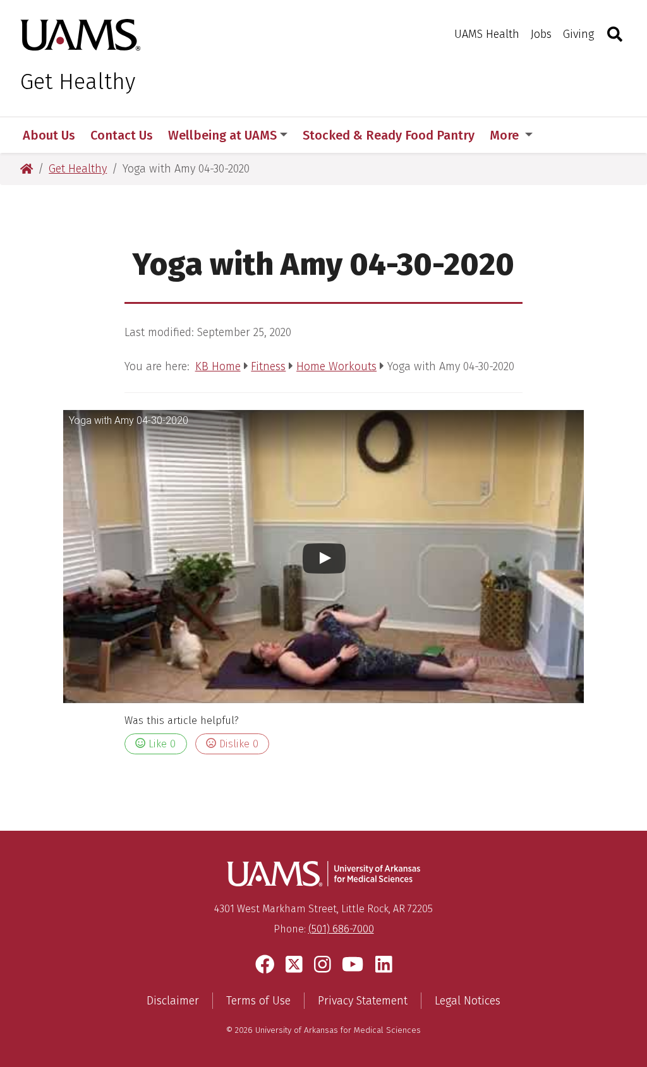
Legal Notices (467, 1001)
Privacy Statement (363, 1001)
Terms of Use (258, 1001)
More (506, 135)
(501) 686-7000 (341, 929)
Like (160, 744)
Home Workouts (336, 366)
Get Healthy (77, 81)
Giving (578, 34)
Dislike (237, 744)
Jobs (541, 34)
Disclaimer (173, 1001)
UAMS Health (486, 34)
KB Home (218, 366)
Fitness (268, 366)
